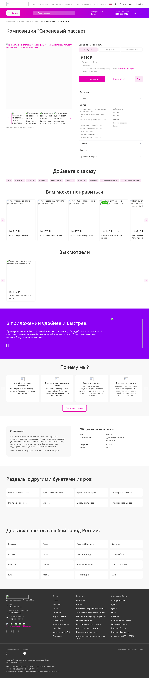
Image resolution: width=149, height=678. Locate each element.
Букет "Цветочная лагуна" (51, 233)
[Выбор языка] (110, 4)
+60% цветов (131, 49)
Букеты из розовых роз (18, 492)
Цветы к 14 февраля (120, 632)
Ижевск (46, 554)
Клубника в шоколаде (121, 620)
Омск (114, 574)
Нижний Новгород (85, 564)
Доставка (40, 4)
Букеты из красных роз (122, 503)
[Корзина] (141, 13)
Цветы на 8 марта (119, 628)
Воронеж (12, 564)
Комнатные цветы (119, 624)
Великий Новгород (85, 544)
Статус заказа (127, 4)
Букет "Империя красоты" (81, 233)
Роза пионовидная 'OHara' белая (93, 120)
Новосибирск (83, 574)
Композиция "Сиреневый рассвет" (20, 294)
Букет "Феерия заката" (18, 233)
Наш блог (57, 628)
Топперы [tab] (93, 180)
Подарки (115, 616)
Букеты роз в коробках (53, 492)
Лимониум (117, 112)
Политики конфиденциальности (90, 608)
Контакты (87, 4)
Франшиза (58, 620)
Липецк (46, 544)
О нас (34, 4)
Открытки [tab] (19, 180)
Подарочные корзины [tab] (131, 180)
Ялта (10, 574)
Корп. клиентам (77, 4)
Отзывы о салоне (84, 620)
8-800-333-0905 (15, 613)
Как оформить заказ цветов (88, 624)
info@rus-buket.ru (16, 619)
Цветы (114, 604)
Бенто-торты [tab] (56, 180)
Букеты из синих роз (17, 503)
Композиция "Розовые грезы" (111, 220)
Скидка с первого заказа (87, 628)
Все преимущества (74, 408)
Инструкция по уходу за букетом (91, 616)
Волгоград (116, 544)
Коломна (12, 544)
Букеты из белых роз (86, 492)
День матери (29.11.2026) (122, 636)
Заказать (94, 79)
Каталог (15, 13)
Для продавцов (64, 4)
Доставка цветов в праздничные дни (91, 637)
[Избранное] (135, 13)
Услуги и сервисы (61, 624)
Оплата (47, 4)
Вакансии (57, 636)
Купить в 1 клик (120, 79)
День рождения (118, 600)
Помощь (95, 4)
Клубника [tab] (43, 180)
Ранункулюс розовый (88, 125)
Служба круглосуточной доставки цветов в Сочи (28, 660)
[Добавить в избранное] (139, 79)
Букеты (114, 608)
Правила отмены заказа (87, 632)
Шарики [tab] (31, 180)
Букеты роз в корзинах (122, 492)
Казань (46, 574)
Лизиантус (84, 131)
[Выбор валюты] (115, 4)
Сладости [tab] (70, 180)
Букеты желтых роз (85, 503)
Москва (11, 554)
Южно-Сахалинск (119, 564)
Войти (140, 4)
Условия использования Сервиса (91, 612)
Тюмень (46, 564)
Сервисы (103, 4)
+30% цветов (109, 49)
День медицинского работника (115, 438)
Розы (113, 612)
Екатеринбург (118, 554)
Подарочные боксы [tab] (109, 180)
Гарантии (54, 4)
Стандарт (88, 49)
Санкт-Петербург (84, 554)
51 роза (46, 503)
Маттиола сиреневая (88, 128)
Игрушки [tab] (81, 180)
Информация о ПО (61, 632)
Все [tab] (9, 180)
